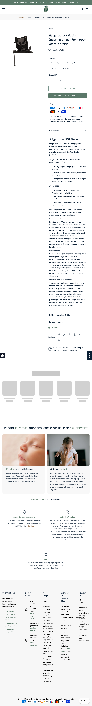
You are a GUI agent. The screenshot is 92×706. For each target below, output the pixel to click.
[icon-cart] (87, 9)
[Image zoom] (23, 48)
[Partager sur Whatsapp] (75, 334)
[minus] (51, 80)
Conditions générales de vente (10, 617)
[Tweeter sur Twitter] (64, 334)
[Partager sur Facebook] (59, 334)
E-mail (81, 601)
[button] (67, 88)
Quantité (52, 75)
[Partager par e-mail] (59, 339)
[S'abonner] (87, 601)
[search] (81, 9)
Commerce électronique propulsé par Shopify (55, 699)
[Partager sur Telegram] (80, 334)
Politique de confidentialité (11, 624)
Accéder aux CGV (33, 629)
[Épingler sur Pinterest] (69, 334)
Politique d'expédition (10, 630)
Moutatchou (29, 699)
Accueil (21, 17)
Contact (31, 526)
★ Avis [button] (90, 355)
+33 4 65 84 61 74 (32, 616)
